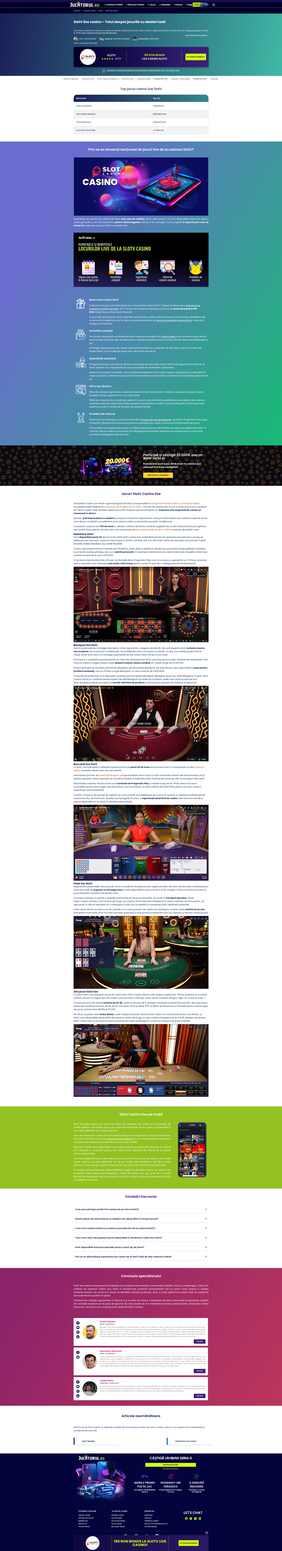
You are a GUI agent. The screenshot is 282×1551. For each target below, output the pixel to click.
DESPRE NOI (149, 1515)
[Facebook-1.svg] (78, 1323)
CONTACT (148, 1518)
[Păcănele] (160, 5)
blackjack (114, 775)
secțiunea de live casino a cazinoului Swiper (176, 503)
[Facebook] (186, 1518)
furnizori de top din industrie (156, 419)
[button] (206, 1532)
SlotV (101, 11)
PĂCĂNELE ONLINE (117, 1515)
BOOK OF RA (82, 1524)
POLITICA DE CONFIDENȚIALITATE (156, 1524)
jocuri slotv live (127, 79)
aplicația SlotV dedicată (119, 1138)
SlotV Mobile (88, 1441)
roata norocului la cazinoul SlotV (174, 320)
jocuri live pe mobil (143, 79)
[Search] (213, 5)
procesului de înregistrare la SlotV (123, 506)
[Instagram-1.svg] (78, 1332)
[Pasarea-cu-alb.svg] (78, 1327)
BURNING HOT (83, 1521)
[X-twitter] (190, 1518)
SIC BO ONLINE (116, 1524)
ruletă (102, 775)
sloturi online (168, 336)
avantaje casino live (110, 79)
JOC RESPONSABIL (151, 1527)
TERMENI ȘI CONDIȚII (152, 1521)
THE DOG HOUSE (84, 1527)
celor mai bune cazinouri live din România (99, 33)
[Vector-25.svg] (195, 1518)
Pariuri (179, 4)
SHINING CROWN (84, 1515)
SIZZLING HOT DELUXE (86, 1518)
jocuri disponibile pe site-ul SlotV (153, 529)
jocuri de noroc (194, 30)
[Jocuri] (148, 5)
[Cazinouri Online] (105, 5)
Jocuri (153, 4)
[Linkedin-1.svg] (78, 1336)
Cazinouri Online (115, 4)
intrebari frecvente (161, 79)
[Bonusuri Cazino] (127, 5)
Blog (190, 4)
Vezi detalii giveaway (170, 1469)
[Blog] (187, 5)
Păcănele (165, 4)
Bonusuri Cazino (136, 4)
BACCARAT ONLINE (118, 1527)
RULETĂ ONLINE (116, 1518)
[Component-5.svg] (200, 1518)
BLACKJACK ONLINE (118, 1521)
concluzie (175, 79)
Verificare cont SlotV (185, 1441)
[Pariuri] (174, 5)
